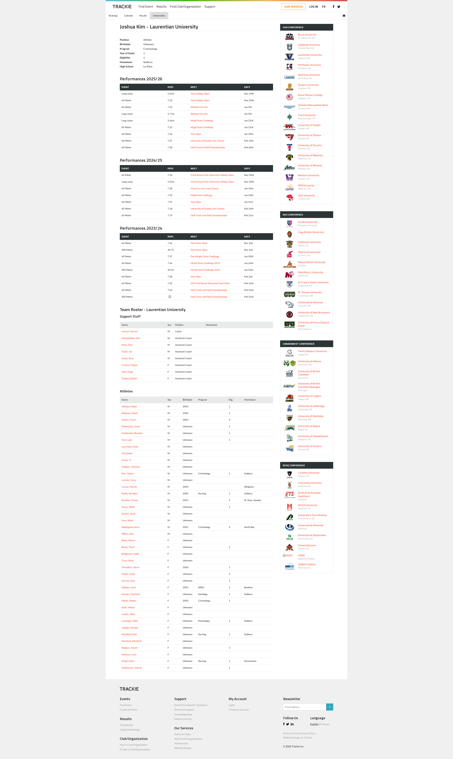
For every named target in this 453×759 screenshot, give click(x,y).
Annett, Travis (129, 419)
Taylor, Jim (127, 351)
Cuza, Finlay (128, 560)
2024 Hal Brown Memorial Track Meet (210, 283)
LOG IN (313, 6)
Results (161, 6)
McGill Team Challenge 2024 (205, 263)
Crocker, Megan (130, 365)
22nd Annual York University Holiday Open (212, 175)
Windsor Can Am (199, 107)
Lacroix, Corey (129, 480)
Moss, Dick (127, 344)
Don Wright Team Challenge (205, 256)
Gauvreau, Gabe (130, 446)
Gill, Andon (127, 453)
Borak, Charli (128, 547)
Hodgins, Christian (131, 466)
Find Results (126, 724)
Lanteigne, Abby (130, 620)
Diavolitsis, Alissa (130, 567)
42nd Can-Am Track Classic (205, 188)
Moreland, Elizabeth (132, 641)
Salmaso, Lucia (129, 654)
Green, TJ (126, 460)
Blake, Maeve (128, 540)
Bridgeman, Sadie (130, 553)
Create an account (239, 709)
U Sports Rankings (130, 729)
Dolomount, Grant (131, 426)
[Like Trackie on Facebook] (284, 724)
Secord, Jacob (128, 513)
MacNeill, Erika (129, 634)
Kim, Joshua (128, 473)
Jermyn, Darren (129, 331)
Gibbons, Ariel (129, 587)
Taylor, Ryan (128, 358)
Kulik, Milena (128, 607)
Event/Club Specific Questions (190, 704)
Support (209, 6)
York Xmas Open (199, 243)
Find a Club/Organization (134, 744)
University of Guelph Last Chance (207, 140)
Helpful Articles (183, 718)
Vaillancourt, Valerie (132, 667)
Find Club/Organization (185, 6)
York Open (196, 134)
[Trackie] (129, 689)
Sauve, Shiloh (128, 506)
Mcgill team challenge (202, 195)
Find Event (146, 6)
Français (324, 724)
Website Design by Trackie (297, 737)
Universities (159, 15)
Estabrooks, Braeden (132, 433)
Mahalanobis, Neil (131, 338)
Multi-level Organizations (188, 738)
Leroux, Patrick (129, 486)
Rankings (113, 15)
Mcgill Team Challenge (202, 120)
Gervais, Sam (128, 580)
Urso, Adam (127, 520)
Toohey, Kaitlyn (129, 378)
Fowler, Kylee (128, 574)
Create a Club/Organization (135, 749)
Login (232, 704)
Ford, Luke (127, 439)
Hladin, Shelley (129, 600)
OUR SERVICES (293, 6)
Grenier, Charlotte (131, 594)
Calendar (128, 15)
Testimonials (181, 743)
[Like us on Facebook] (333, 6)
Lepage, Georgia (130, 627)
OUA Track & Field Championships (208, 147)
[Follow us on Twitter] (338, 6)
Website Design (182, 747)
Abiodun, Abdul (129, 406)
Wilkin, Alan (128, 533)
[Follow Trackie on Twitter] (288, 724)
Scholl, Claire (128, 661)
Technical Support (184, 709)
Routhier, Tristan (130, 500)
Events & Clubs (182, 734)
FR (323, 6)
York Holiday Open (200, 93)
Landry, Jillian (128, 614)
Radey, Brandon (129, 493)
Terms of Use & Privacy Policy (299, 733)
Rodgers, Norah (129, 647)
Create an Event (128, 709)
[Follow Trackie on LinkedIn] (293, 724)
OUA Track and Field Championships (209, 215)
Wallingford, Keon (130, 527)
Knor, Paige (127, 371)
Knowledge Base (183, 714)
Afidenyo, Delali (129, 413)
